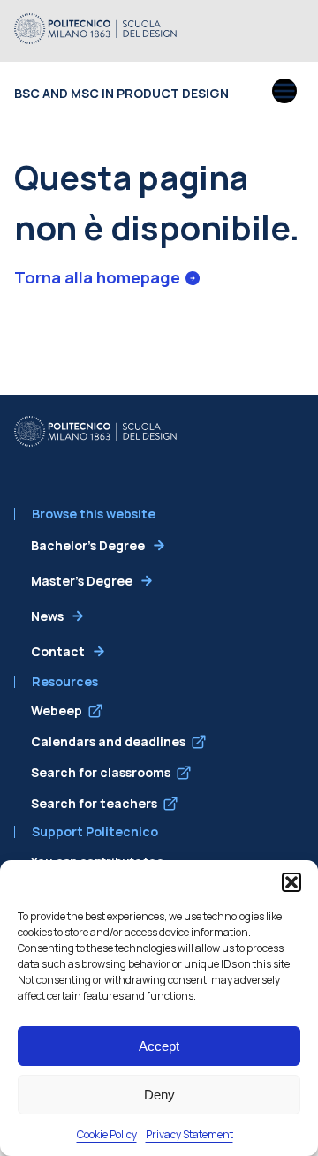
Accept (159, 1046)
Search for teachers (94, 803)
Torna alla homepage (97, 277)
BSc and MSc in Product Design (121, 93)
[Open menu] (284, 92)
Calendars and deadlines (108, 741)
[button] (291, 882)
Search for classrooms (100, 772)
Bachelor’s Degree (88, 545)
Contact (58, 651)
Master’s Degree (81, 580)
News (47, 616)
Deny (159, 1094)
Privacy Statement (189, 1134)
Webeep (56, 710)
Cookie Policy (107, 1134)
